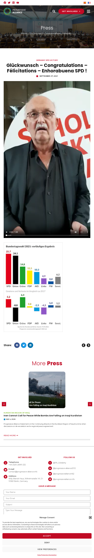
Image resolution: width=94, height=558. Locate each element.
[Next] (88, 345)
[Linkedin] (13, 2)
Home (24, 33)
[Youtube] (18, 2)
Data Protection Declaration (47, 555)
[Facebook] (5, 2)
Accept (47, 536)
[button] (90, 517)
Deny (47, 542)
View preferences (47, 549)
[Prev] (84, 345)
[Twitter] (9, 2)
